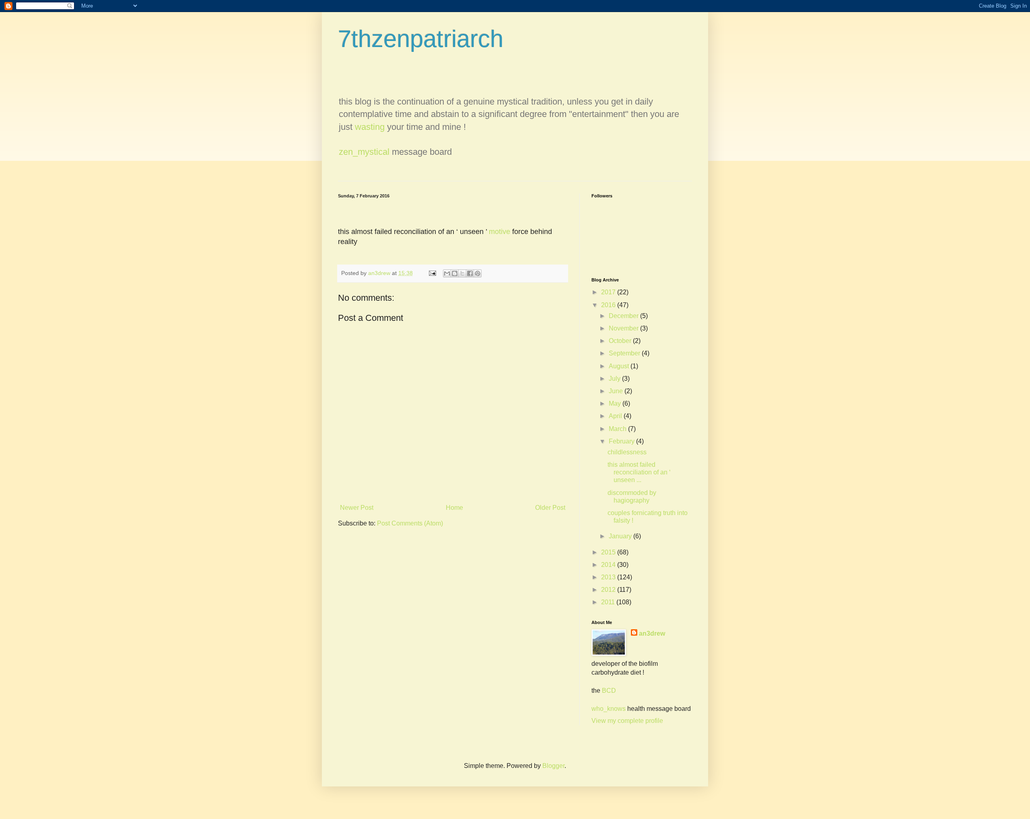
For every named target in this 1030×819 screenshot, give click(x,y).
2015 (609, 552)
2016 (609, 305)
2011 (608, 602)
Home (454, 507)
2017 (609, 292)
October (621, 340)
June (616, 391)
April (616, 416)
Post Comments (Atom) (410, 523)
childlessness (627, 452)
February (622, 441)
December (624, 315)
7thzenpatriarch (420, 38)
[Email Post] (432, 273)
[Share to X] (462, 273)
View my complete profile (627, 720)
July (615, 378)
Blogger (553, 765)
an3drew (652, 633)
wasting (370, 127)
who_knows (608, 708)
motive (499, 232)
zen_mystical (364, 152)
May (615, 403)
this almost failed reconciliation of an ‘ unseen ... (639, 472)
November (624, 328)
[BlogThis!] (455, 273)
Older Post (550, 507)
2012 (609, 589)
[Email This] (447, 273)
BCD (609, 690)
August (619, 366)
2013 (609, 577)
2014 (609, 564)
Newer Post (356, 507)
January (621, 536)
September (625, 353)
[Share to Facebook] (470, 273)
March (618, 428)
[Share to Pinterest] (478, 273)
